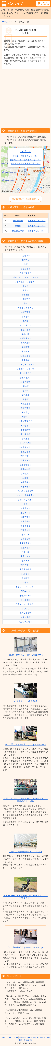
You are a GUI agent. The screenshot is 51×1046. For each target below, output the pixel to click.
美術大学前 (25, 482)
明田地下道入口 (25, 421)
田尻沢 (25, 286)
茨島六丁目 (25, 565)
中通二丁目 (25, 329)
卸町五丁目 (25, 356)
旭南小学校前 (25, 465)
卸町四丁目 (25, 312)
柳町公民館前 (25, 338)
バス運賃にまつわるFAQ (25, 701)
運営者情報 (28, 1040)
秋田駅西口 (25, 299)
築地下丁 (25, 347)
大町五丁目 (25, 404)
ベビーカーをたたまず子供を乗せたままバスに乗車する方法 (25, 896)
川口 (25, 504)
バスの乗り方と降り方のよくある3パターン (25, 744)
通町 (25, 303)
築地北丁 (25, 334)
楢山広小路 (25, 526)
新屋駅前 (25, 578)
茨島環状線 (18, 220)
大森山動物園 (25, 569)
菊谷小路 (25, 395)
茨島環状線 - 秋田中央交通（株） (25, 163)
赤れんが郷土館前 (25, 491)
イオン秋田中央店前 (25, 495)
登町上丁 (25, 438)
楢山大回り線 (18, 231)
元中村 (25, 582)
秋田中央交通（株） (36, 220)
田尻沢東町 (25, 342)
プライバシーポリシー (9, 1037)
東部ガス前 (25, 512)
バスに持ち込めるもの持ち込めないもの (25, 947)
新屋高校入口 (25, 377)
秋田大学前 (25, 382)
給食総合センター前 (25, 369)
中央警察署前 (25, 543)
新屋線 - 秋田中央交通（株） (25, 156)
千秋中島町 (25, 434)
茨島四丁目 (25, 456)
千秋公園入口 (25, 373)
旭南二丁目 (25, 517)
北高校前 (25, 574)
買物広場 (25, 295)
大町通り (25, 412)
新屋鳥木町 (25, 617)
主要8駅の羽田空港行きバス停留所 (25, 851)
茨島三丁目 (25, 451)
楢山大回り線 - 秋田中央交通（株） (25, 160)
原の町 (25, 386)
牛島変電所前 (25, 613)
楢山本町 (25, 316)
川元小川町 (25, 600)
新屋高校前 (25, 508)
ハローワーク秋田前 (25, 364)
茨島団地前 (25, 530)
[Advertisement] (25, 98)
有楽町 (25, 399)
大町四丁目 (25, 408)
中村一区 (25, 351)
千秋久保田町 (25, 595)
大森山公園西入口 (25, 308)
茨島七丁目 (25, 425)
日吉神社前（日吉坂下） (25, 281)
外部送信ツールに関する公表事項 (32, 1037)
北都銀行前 (25, 255)
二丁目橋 (25, 552)
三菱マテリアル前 (25, 499)
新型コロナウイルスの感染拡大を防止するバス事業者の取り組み (25, 799)
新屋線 (18, 225)
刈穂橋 (25, 478)
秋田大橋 (25, 560)
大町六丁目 (25, 151)
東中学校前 (25, 430)
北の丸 (25, 608)
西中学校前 (25, 460)
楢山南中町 (25, 521)
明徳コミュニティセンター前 (25, 277)
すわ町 (25, 390)
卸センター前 (25, 325)
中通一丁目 (25, 556)
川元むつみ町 (25, 443)
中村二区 (25, 534)
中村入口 (25, 260)
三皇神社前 (25, 547)
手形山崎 (25, 360)
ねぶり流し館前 (25, 621)
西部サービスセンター (25, 587)
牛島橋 (25, 321)
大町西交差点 (25, 273)
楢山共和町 (25, 469)
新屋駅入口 (25, 473)
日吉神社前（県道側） (25, 604)
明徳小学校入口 (25, 447)
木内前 (25, 290)
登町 (25, 264)
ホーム (5, 21)
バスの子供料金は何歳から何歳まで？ (25, 655)
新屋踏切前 (25, 539)
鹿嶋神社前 (25, 591)
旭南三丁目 (25, 268)
